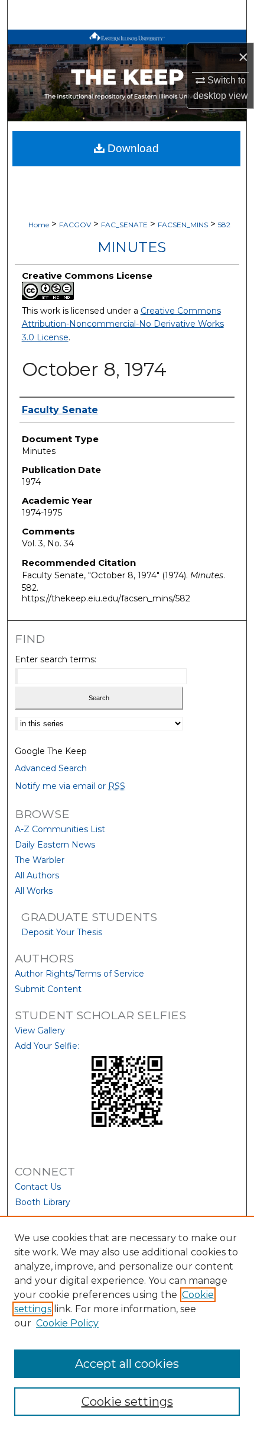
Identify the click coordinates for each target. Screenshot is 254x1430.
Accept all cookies (127, 1364)
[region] (127, 1323)
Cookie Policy (67, 1323)
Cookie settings (127, 1401)
